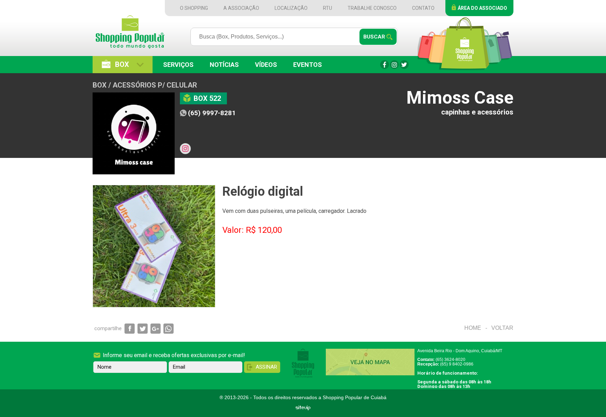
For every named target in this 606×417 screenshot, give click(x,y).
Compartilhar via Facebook (129, 329)
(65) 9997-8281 (212, 113)
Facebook (384, 64)
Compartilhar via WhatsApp (168, 329)
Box (122, 64)
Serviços (178, 64)
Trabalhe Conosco (372, 8)
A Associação (241, 8)
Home (472, 328)
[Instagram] (185, 148)
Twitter (404, 64)
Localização (291, 8)
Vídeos (266, 64)
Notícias (224, 64)
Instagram (394, 64)
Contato (423, 8)
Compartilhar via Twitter (142, 329)
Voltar (502, 328)
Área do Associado (482, 8)
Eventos (307, 64)
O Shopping (194, 8)
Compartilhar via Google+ (155, 329)
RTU (327, 8)
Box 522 (207, 98)
